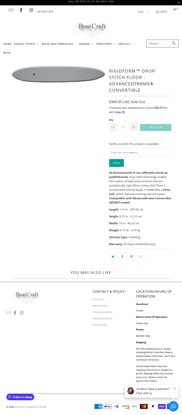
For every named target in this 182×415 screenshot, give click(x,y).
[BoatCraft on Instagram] (31, 10)
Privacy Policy (100, 324)
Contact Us (98, 299)
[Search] (174, 43)
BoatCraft (19, 406)
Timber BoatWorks (103, 312)
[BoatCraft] (91, 30)
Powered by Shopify (36, 406)
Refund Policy (100, 305)
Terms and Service (102, 318)
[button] (26, 44)
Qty (111, 119)
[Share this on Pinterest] (131, 256)
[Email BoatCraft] (11, 10)
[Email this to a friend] (141, 256)
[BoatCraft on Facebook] (21, 10)
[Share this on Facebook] (122, 256)
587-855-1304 (45, 11)
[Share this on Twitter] (113, 256)
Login (163, 11)
